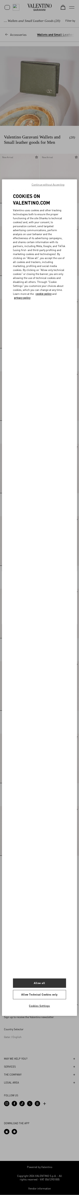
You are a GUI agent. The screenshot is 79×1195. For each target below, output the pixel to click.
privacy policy (22, 297)
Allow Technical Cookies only (39, 994)
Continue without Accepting (48, 184)
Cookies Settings (39, 1005)
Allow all (39, 983)
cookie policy (44, 293)
